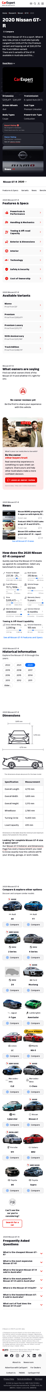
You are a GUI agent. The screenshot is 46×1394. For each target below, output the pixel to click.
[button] (23, 159)
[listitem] (8, 685)
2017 (30, 670)
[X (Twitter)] (28, 1355)
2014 (30, 675)
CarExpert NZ (34, 1373)
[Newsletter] (31, 3)
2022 (7, 665)
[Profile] (39, 3)
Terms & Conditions (24, 1379)
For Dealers (36, 1367)
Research (12, 13)
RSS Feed (38, 1379)
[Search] (35, 3)
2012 (19, 680)
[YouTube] (6, 1355)
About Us (17, 1362)
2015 (19, 675)
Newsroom (28, 1362)
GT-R (26, 13)
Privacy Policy (9, 1379)
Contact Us (11, 1373)
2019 (7, 670)
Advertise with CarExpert (16, 1367)
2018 (19, 670)
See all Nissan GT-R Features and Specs (23, 637)
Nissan (20, 13)
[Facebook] (11, 1355)
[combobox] (22, 182)
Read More (8, 63)
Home (5, 13)
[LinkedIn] (34, 1355)
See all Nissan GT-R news (23, 541)
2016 (7, 675)
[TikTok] (23, 1355)
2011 (30, 680)
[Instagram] (17, 1355)
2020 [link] (32, 13)
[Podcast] (39, 1355)
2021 (19, 665)
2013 (7, 680)
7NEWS (22, 1373)
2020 (30, 665)
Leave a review (15, 142)
